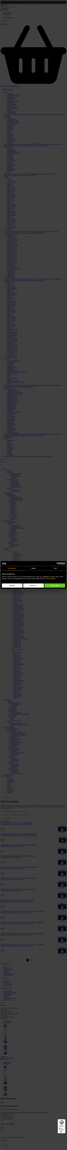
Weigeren (12, 585)
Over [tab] (55, 568)
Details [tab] (34, 568)
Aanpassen (32, 585)
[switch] (61, 1131)
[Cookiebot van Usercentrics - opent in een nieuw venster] (58, 563)
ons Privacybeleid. (50, 578)
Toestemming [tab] (11, 568)
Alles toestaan (55, 585)
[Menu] (64, 1120)
